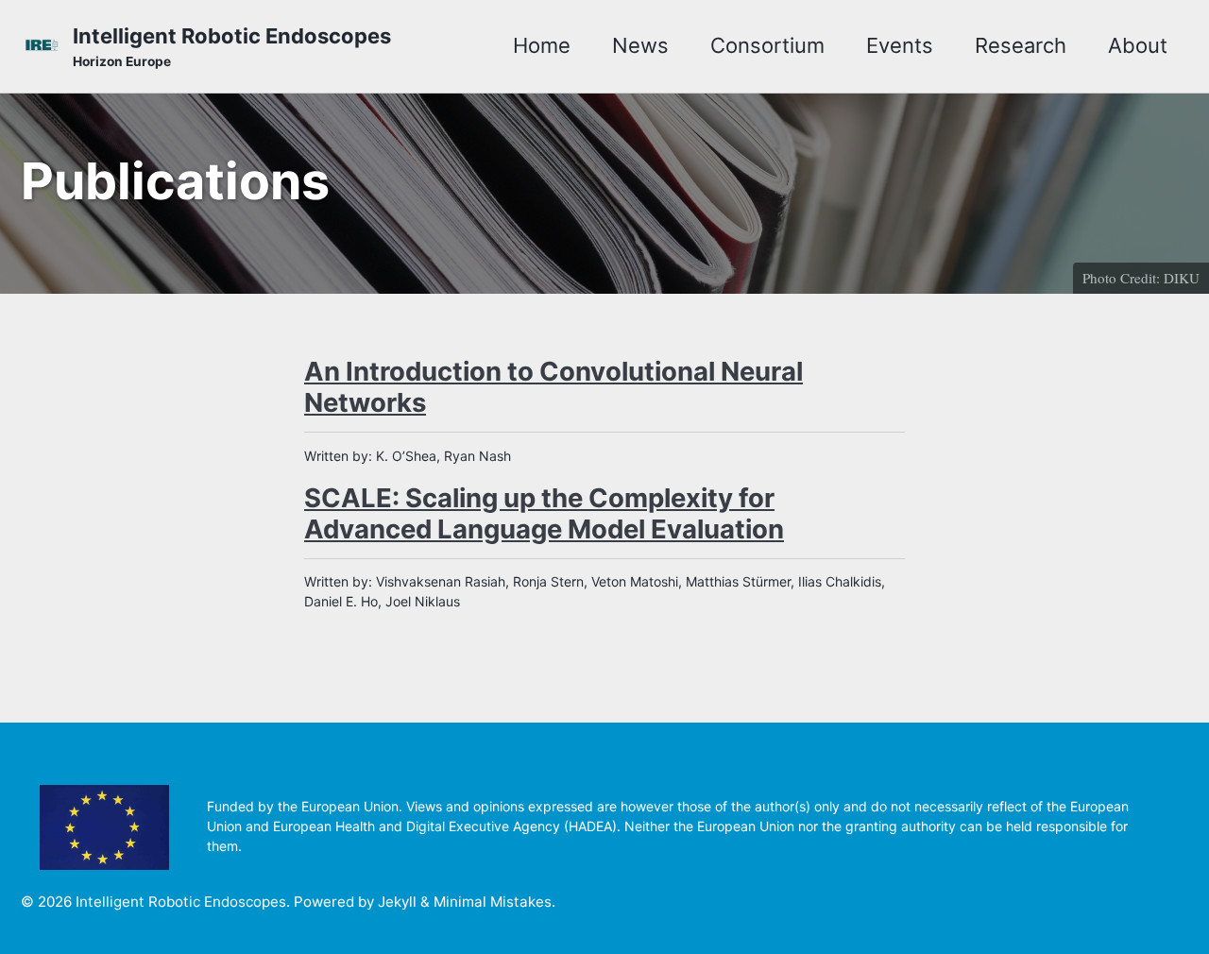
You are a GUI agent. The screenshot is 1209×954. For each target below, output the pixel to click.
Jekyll (397, 902)
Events (899, 45)
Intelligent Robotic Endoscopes (232, 46)
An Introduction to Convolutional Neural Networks (553, 386)
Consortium (767, 45)
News (640, 45)
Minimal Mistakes (493, 902)
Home (541, 45)
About (1137, 45)
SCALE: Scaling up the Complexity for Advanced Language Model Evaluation (544, 513)
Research (1020, 45)
